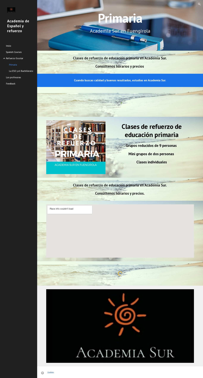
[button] (199, 4)
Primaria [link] (13, 64)
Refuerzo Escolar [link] (14, 58)
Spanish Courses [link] (14, 51)
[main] (120, 25)
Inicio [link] (8, 45)
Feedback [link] (10, 83)
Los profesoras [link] (13, 77)
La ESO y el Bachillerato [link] (21, 70)
